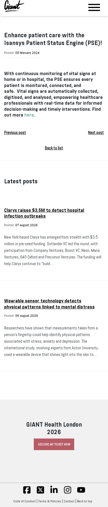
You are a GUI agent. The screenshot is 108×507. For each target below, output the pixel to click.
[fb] (26, 493)
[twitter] (40, 493)
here (29, 115)
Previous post (15, 132)
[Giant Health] (14, 6)
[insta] (67, 493)
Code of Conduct (24, 501)
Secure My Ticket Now (54, 444)
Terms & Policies (49, 501)
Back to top (84, 501)
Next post (96, 132)
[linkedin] (54, 493)
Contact (69, 501)
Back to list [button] (54, 148)
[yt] (81, 493)
